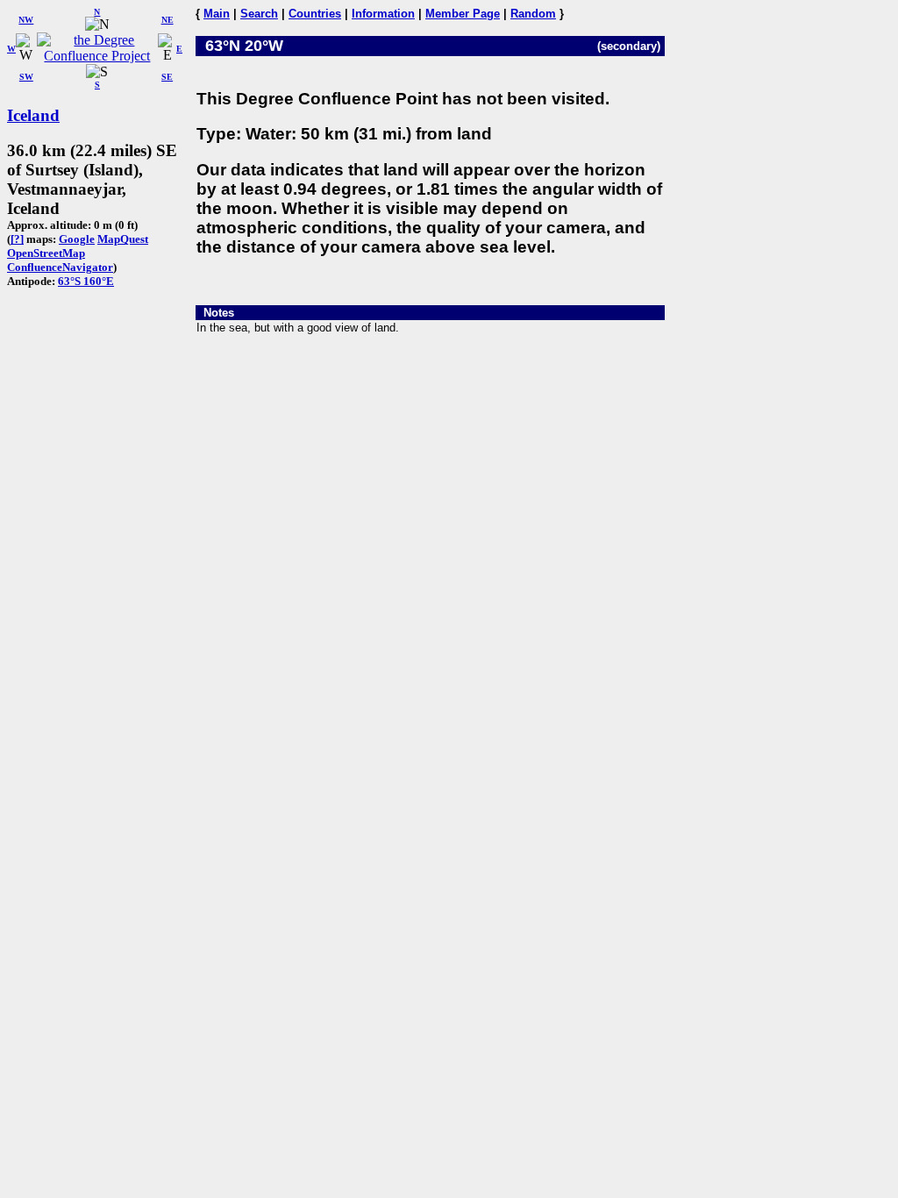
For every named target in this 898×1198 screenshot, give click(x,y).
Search (259, 13)
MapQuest (122, 239)
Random (533, 13)
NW (25, 20)
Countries (315, 13)
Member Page (462, 13)
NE (167, 20)
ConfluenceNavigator (60, 267)
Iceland (33, 115)
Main (216, 13)
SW (26, 77)
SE (167, 77)
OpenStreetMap (46, 253)
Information (383, 13)
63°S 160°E (86, 281)
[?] (17, 239)
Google (77, 239)
